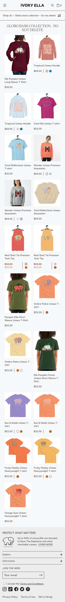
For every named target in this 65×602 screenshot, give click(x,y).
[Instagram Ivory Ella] (4, 589)
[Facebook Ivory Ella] (16, 589)
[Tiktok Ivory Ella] (10, 589)
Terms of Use (28, 597)
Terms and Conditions (32, 583)
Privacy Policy (10, 597)
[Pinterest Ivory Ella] (28, 589)
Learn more (45, 544)
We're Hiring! (45, 597)
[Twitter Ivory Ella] (22, 589)
